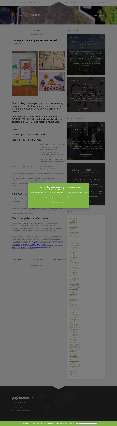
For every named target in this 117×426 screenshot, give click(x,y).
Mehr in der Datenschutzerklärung (88, 423)
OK (77, 423)
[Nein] (115, 423)
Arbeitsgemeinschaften (58, 202)
